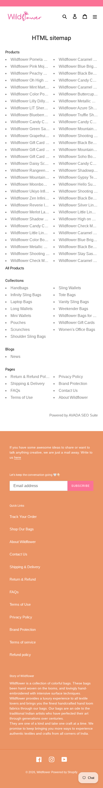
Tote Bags (67, 295)
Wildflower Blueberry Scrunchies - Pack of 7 (48, 115)
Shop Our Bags (22, 529)
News (15, 357)
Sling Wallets (70, 288)
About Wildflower (73, 397)
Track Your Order (23, 517)
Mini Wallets (21, 316)
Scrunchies (20, 329)
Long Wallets (22, 309)
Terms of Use (22, 397)
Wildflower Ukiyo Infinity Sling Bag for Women (49, 191)
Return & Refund (23, 579)
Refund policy (20, 655)
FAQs (15, 390)
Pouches (18, 323)
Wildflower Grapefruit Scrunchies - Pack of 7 (48, 136)
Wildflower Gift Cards (77, 323)
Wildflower (43, 772)
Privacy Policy (71, 377)
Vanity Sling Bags (74, 302)
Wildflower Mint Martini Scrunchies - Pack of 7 (49, 87)
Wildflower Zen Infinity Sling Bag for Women (48, 198)
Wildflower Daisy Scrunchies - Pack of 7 (44, 163)
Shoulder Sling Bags (28, 336)
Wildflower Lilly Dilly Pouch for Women (43, 101)
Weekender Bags (73, 309)
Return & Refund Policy (31, 377)
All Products (14, 268)
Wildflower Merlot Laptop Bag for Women (45, 212)
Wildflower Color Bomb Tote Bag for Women (48, 240)
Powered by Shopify (64, 772)
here (17, 457)
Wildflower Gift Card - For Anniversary (42, 150)
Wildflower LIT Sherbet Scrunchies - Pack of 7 (49, 108)
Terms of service (23, 642)
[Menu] (95, 16)
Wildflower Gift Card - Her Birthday (40, 157)
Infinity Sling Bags (26, 295)
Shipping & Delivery (28, 384)
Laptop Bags (21, 302)
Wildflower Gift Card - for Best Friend (42, 143)
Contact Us (68, 390)
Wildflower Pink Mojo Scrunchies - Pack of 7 (48, 66)
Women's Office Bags (77, 329)
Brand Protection (73, 384)
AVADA (74, 415)
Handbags (19, 288)
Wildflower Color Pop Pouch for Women (44, 94)
